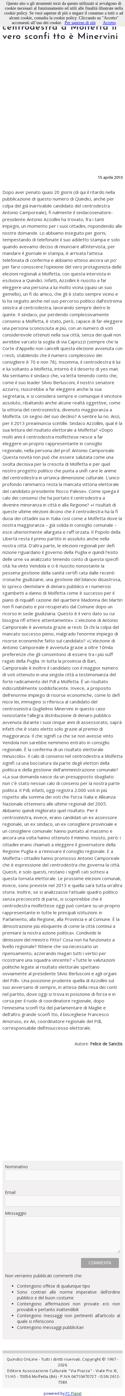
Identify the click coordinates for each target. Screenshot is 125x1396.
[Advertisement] (62, 1106)
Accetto (109, 23)
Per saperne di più (80, 23)
